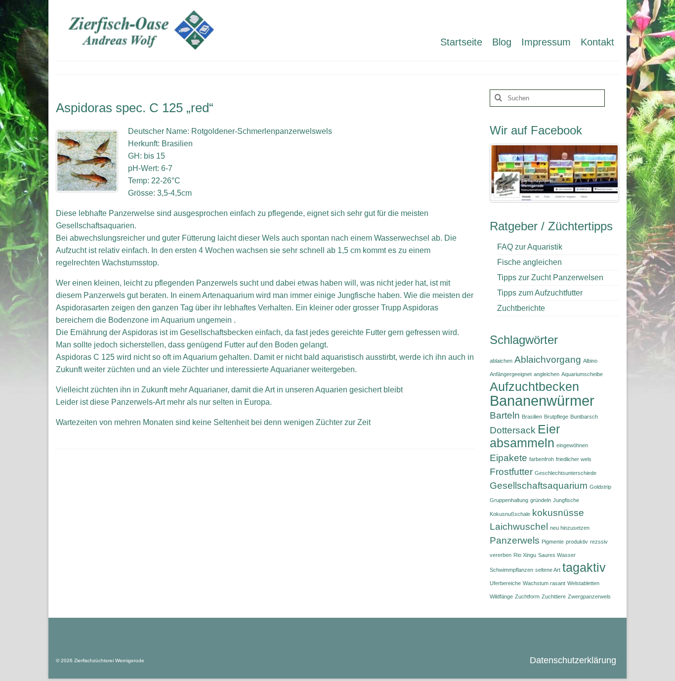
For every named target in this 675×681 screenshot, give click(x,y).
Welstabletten (583, 583)
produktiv (577, 542)
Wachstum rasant (544, 583)
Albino (590, 361)
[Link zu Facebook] (554, 173)
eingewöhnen (572, 445)
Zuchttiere (554, 596)
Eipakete (508, 458)
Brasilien (532, 417)
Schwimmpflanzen (511, 570)
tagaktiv (584, 567)
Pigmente (553, 542)
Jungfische (566, 500)
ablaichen (501, 361)
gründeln (540, 500)
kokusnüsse (558, 513)
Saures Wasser (557, 555)
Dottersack (513, 430)
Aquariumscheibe (582, 374)
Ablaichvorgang (547, 359)
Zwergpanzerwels (589, 596)
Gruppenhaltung (509, 500)
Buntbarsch (584, 417)
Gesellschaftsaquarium (539, 485)
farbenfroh (541, 459)
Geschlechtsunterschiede (565, 473)
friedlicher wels (573, 459)
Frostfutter (511, 472)
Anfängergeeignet (511, 374)
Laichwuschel (519, 526)
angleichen (546, 374)
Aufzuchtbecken (534, 386)
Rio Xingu (524, 555)
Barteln (505, 415)
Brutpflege (556, 417)
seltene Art (547, 570)
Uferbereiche (505, 583)
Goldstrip (600, 487)
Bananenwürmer (542, 400)
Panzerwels (515, 540)
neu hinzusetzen (570, 528)
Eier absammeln (525, 436)
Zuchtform (527, 596)
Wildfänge (501, 596)
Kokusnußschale (510, 514)
